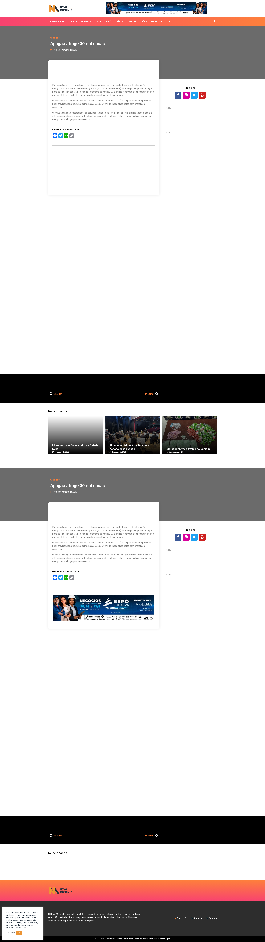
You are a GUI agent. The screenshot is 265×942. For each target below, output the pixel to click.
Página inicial (57, 21)
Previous (44, 438)
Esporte (131, 21)
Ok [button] (19, 933)
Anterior (58, 394)
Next (221, 438)
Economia (86, 21)
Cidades (73, 21)
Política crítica (114, 21)
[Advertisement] (103, 183)
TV (168, 21)
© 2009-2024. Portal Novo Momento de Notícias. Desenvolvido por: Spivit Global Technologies (132, 939)
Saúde (143, 21)
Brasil (98, 21)
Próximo (149, 394)
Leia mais (11, 933)
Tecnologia (157, 21)
